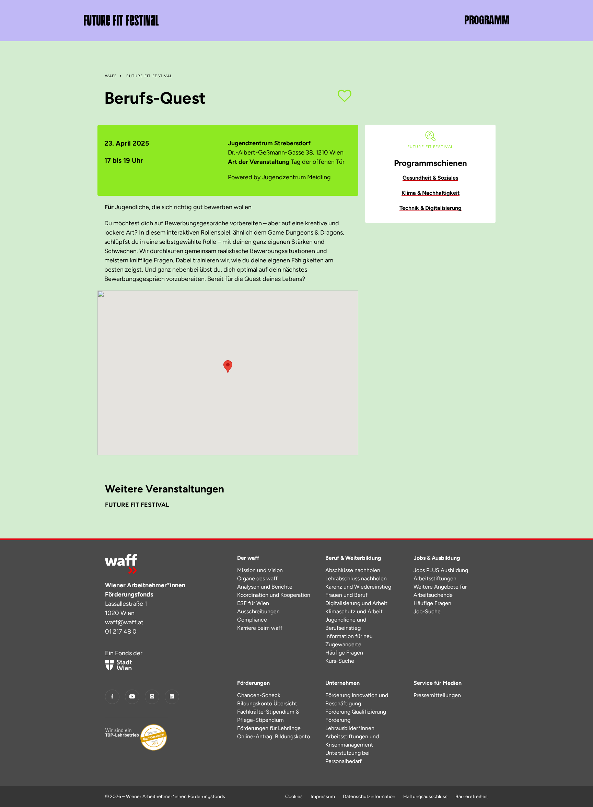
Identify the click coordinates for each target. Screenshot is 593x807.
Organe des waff (257, 578)
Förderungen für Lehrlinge (269, 728)
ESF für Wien (253, 603)
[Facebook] (112, 697)
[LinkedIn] (172, 697)
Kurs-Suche (339, 661)
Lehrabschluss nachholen (356, 578)
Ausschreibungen (258, 611)
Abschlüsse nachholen (352, 570)
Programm (486, 20)
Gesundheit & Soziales (430, 177)
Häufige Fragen (344, 652)
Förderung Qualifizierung (355, 711)
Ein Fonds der (123, 653)
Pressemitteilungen (437, 695)
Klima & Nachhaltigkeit (431, 193)
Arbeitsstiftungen (435, 578)
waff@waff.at (124, 622)
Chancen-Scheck (258, 695)
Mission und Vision (260, 570)
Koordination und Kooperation (273, 595)
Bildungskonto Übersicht (267, 703)
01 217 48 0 (121, 631)
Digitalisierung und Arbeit (356, 603)
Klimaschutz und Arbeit (354, 611)
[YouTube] (132, 697)
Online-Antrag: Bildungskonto (273, 736)
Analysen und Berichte (264, 586)
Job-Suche (427, 611)
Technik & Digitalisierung (430, 208)
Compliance (252, 619)
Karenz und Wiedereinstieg (358, 586)
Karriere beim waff (259, 628)
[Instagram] (152, 697)
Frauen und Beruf (346, 595)
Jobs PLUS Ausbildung (441, 570)
